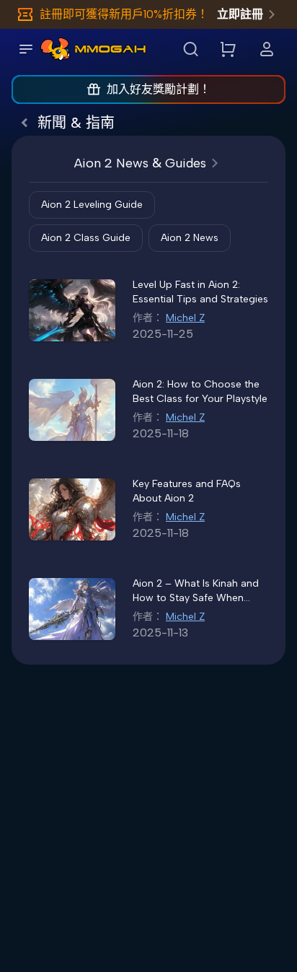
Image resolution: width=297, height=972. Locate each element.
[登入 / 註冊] (266, 49)
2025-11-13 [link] (160, 632)
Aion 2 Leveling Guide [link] (92, 204)
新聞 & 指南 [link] (76, 122)
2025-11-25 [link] (163, 334)
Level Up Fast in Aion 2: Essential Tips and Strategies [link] (200, 292)
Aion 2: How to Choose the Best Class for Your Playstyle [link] (200, 391)
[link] (55, 49)
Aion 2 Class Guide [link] (85, 238)
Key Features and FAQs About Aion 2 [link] (187, 491)
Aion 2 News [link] (189, 238)
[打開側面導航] (26, 49)
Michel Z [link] (185, 318)
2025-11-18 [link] (161, 433)
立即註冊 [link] (240, 14)
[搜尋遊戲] (190, 49)
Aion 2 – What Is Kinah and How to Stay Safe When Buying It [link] (196, 591)
